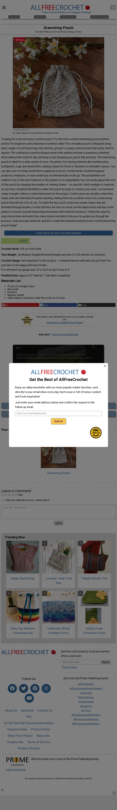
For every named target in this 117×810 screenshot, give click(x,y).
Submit (58, 421)
